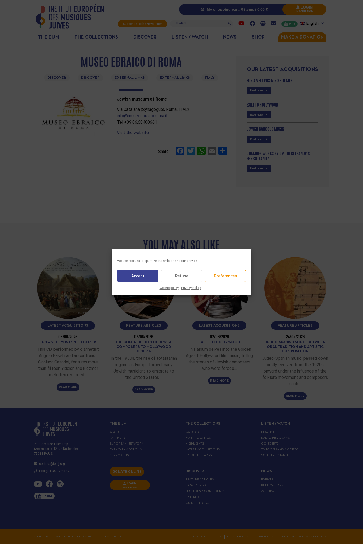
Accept (137, 276)
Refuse (181, 276)
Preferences (225, 276)
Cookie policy (169, 288)
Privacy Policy (191, 288)
